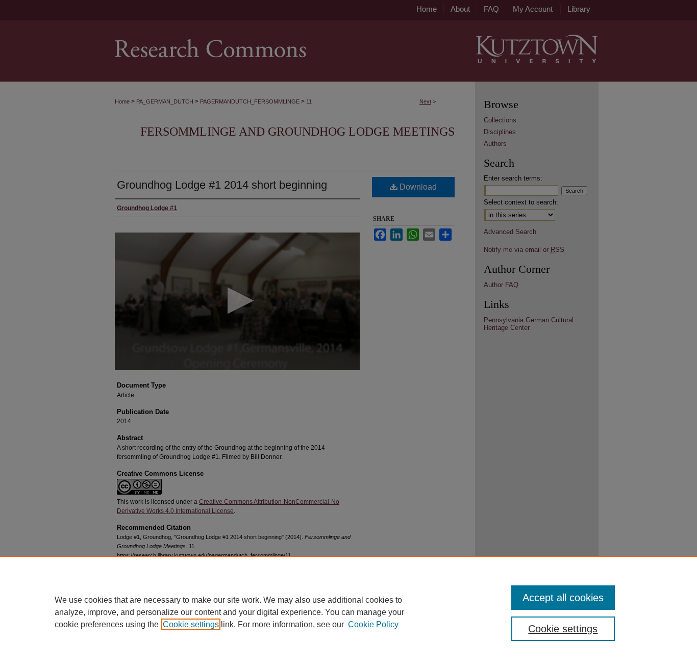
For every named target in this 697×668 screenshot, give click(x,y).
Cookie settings (191, 624)
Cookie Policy (373, 624)
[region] (348, 612)
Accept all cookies (563, 597)
